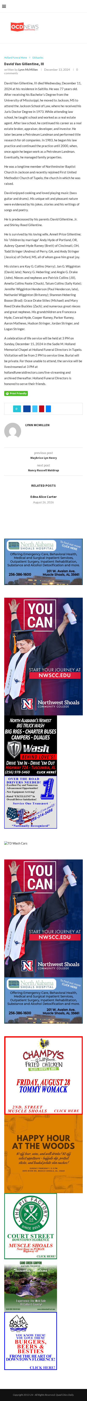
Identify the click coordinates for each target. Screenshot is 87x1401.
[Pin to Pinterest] (41, 408)
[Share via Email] (48, 408)
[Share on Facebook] (27, 408)
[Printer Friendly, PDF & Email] (16, 393)
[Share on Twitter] (34, 408)
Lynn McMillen (28, 69)
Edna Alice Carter (43, 496)
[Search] (83, 6)
